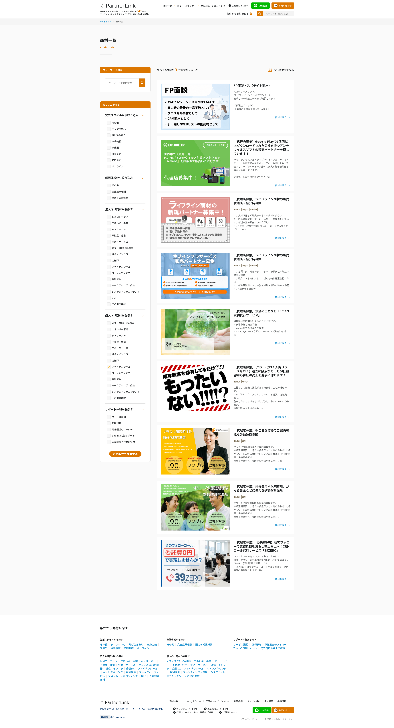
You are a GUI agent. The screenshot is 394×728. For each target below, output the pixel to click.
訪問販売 (116, 160)
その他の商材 (119, 304)
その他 (115, 122)
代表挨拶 (238, 701)
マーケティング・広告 (123, 285)
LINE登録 (263, 5)
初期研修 (116, 423)
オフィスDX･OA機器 (122, 247)
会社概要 (268, 701)
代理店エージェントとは (213, 5)
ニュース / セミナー (186, 5)
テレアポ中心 (119, 129)
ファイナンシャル (121, 266)
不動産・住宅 (119, 235)
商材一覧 (167, 5)
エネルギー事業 (120, 223)
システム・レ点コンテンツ (126, 291)
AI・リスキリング (121, 272)
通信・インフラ (120, 254)
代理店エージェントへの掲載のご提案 (194, 712)
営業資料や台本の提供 (123, 441)
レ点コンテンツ (120, 216)
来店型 (115, 147)
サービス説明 (119, 416)
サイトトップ (105, 21)
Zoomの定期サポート (123, 435)
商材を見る (281, 117)
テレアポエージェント (187, 708)
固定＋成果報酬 (120, 197)
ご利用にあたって (240, 5)
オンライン (117, 166)
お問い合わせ (285, 5)
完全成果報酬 (119, 191)
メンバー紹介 (253, 701)
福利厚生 (116, 279)
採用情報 (281, 701)
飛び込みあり (119, 135)
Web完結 (116, 141)
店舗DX (115, 260)
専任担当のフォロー (122, 429)
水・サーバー (119, 229)
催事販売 (116, 153)
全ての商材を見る (284, 70)
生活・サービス (120, 241)
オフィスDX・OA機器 (123, 323)
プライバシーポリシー (250, 719)
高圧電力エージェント (218, 708)
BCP (114, 297)
